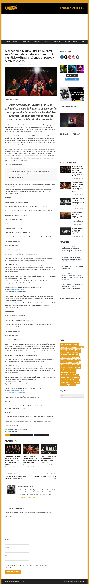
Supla (69, 380)
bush (16, 435)
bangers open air (65, 347)
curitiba (21, 435)
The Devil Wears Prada (66, 382)
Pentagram (73, 369)
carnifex (63, 352)
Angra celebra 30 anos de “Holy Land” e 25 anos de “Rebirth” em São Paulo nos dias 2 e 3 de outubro (12, 460)
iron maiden (70, 359)
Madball (76, 362)
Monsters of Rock (76, 364)
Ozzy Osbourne (64, 369)
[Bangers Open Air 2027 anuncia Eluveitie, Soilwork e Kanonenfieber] (65, 228)
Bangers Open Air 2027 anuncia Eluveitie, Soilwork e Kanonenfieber (78, 231)
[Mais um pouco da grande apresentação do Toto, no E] (72, 69)
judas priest (78, 359)
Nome (7, 539)
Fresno (68, 357)
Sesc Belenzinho (75, 377)
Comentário (9, 516)
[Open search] (83, 42)
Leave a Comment (32, 64)
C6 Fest (78, 349)
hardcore (63, 359)
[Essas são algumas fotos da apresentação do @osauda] (63, 69)
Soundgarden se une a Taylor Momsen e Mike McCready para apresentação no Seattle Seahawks (77, 217)
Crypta (68, 352)
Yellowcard (72, 385)
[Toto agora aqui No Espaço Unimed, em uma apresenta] (80, 69)
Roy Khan (75, 375)
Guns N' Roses (75, 357)
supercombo (64, 380)
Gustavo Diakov (23, 64)
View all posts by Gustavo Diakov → (28, 497)
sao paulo (46, 435)
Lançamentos (26, 41)
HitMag (82, 581)
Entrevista (71, 354)
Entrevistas (47, 41)
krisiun (62, 362)
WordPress (74, 581)
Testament (75, 380)
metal (68, 364)
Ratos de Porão (64, 372)
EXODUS (63, 357)
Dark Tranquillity (76, 352)
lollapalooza (29, 435)
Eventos (37, 41)
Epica (77, 354)
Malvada (63, 364)
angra (62, 344)
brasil (12, 435)
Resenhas (57, 41)
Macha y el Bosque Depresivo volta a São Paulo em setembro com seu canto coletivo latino (31, 460)
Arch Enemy (68, 344)
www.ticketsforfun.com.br (18, 289)
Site (6, 555)
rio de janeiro (38, 435)
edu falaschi (64, 354)
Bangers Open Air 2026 (77, 347)
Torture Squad (64, 385)
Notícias (16, 41)
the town (76, 382)
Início (8, 41)
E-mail (7, 547)
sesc (68, 377)
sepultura (63, 377)
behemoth (63, 349)
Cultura (67, 41)
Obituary (77, 367)
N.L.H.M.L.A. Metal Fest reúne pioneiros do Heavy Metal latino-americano (48, 459)
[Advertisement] (44, 26)
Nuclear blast (70, 367)
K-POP (75, 41)
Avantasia (75, 344)
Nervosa (63, 367)
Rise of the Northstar (66, 375)
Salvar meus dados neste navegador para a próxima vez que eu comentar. (27, 566)
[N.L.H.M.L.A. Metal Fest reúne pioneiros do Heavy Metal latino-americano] (49, 450)
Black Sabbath (71, 349)
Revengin (72, 372)
